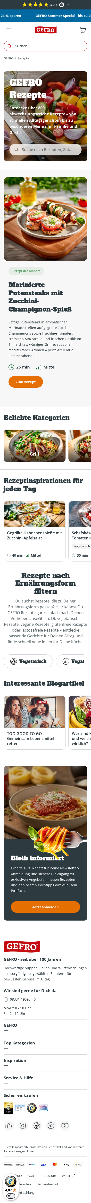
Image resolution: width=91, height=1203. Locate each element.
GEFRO (9, 58)
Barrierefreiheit (47, 1184)
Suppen (31, 968)
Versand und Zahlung (19, 1192)
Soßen (45, 968)
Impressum (48, 1175)
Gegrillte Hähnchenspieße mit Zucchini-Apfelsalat (34, 535)
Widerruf (68, 1175)
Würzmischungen (72, 968)
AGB (31, 1175)
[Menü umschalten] (8, 30)
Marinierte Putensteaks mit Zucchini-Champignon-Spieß (40, 297)
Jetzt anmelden (45, 907)
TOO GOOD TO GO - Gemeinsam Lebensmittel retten (30, 738)
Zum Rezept (26, 382)
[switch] (10, 1196)
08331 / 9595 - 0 (23, 999)
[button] (4, 4)
